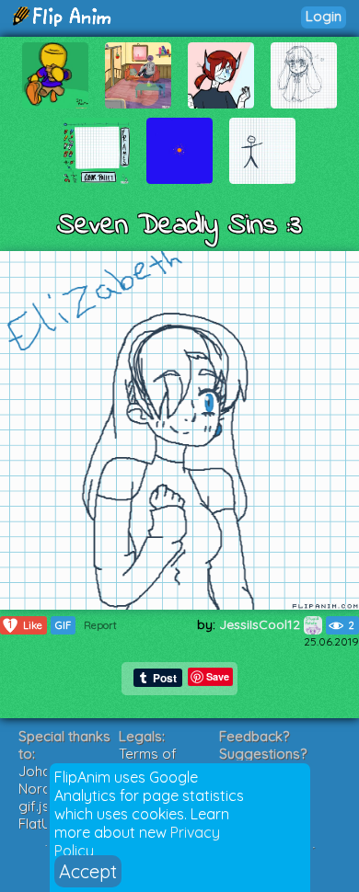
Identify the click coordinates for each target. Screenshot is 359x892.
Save (217, 676)
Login (324, 16)
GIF (63, 625)
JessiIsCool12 (261, 624)
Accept (88, 871)
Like (25, 625)
